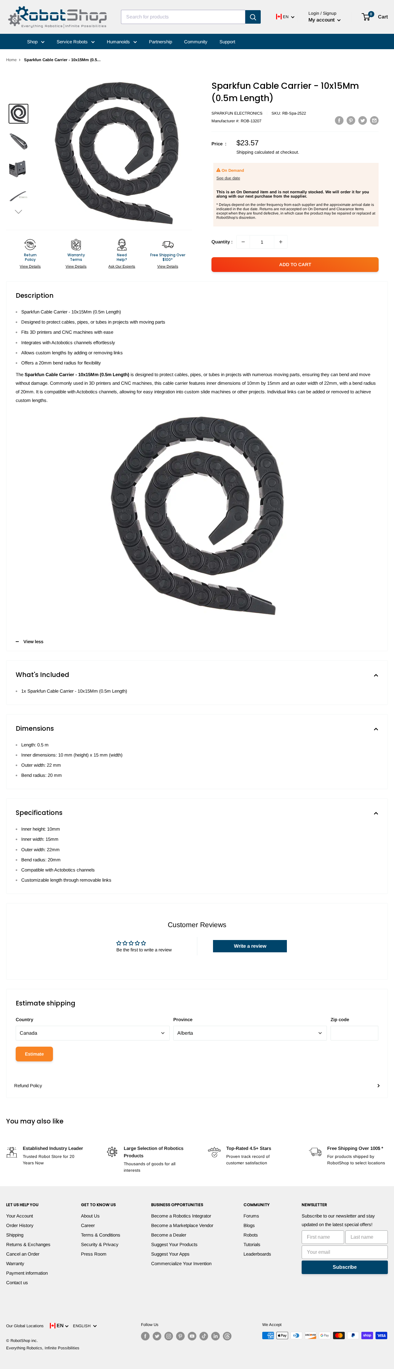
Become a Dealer (168, 1234)
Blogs (249, 1225)
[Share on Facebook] (339, 120)
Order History (20, 1225)
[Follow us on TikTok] (203, 1336)
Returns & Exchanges (28, 1244)
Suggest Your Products (174, 1244)
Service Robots (73, 41)
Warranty (15, 1263)
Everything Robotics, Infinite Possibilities (42, 1348)
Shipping (14, 1234)
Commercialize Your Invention (181, 1263)
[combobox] (183, 17)
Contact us (17, 1282)
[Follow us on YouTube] (192, 1336)
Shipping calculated (255, 152)
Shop (33, 41)
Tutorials (251, 1244)
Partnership (160, 41)
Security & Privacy (100, 1244)
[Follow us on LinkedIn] (215, 1336)
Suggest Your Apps (170, 1254)
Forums (251, 1215)
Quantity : (222, 241)
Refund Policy (28, 1085)
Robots (250, 1234)
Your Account (19, 1215)
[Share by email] (374, 120)
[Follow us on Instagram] (168, 1336)
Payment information (27, 1273)
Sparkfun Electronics (237, 113)
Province (182, 1019)
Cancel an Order (22, 1254)
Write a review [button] (250, 946)
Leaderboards (257, 1254)
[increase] (280, 241)
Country (24, 1019)
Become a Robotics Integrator (181, 1215)
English (83, 1326)
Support (227, 41)
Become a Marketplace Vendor (182, 1225)
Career (88, 1225)
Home (11, 59)
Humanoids (119, 41)
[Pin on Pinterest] (351, 120)
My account (322, 19)
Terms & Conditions (100, 1234)
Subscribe (345, 1267)
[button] (18, 211)
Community (195, 41)
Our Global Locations (25, 1326)
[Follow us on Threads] (227, 1336)
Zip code (340, 1019)
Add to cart (295, 264)
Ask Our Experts (121, 266)
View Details (30, 266)
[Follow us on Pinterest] (180, 1336)
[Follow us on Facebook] (145, 1336)
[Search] (253, 17)
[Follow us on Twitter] (157, 1336)
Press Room (94, 1254)
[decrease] (243, 241)
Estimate (34, 1053)
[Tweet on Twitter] (362, 120)
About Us (90, 1215)
